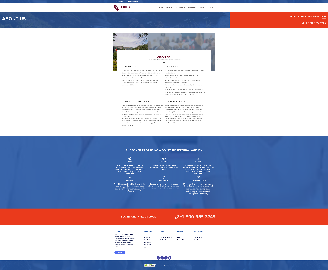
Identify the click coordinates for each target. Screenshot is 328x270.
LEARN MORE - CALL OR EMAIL (138, 216)
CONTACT (202, 7)
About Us (147, 237)
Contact (180, 235)
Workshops (163, 235)
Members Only (164, 240)
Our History (147, 242)
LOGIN (211, 7)
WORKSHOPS (192, 7)
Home (146, 235)
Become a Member (182, 240)
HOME (161, 7)
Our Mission (147, 240)
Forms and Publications (166, 237)
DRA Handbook (198, 237)
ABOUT (168, 7)
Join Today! (179, 7)
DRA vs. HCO (147, 244)
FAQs (145, 247)
